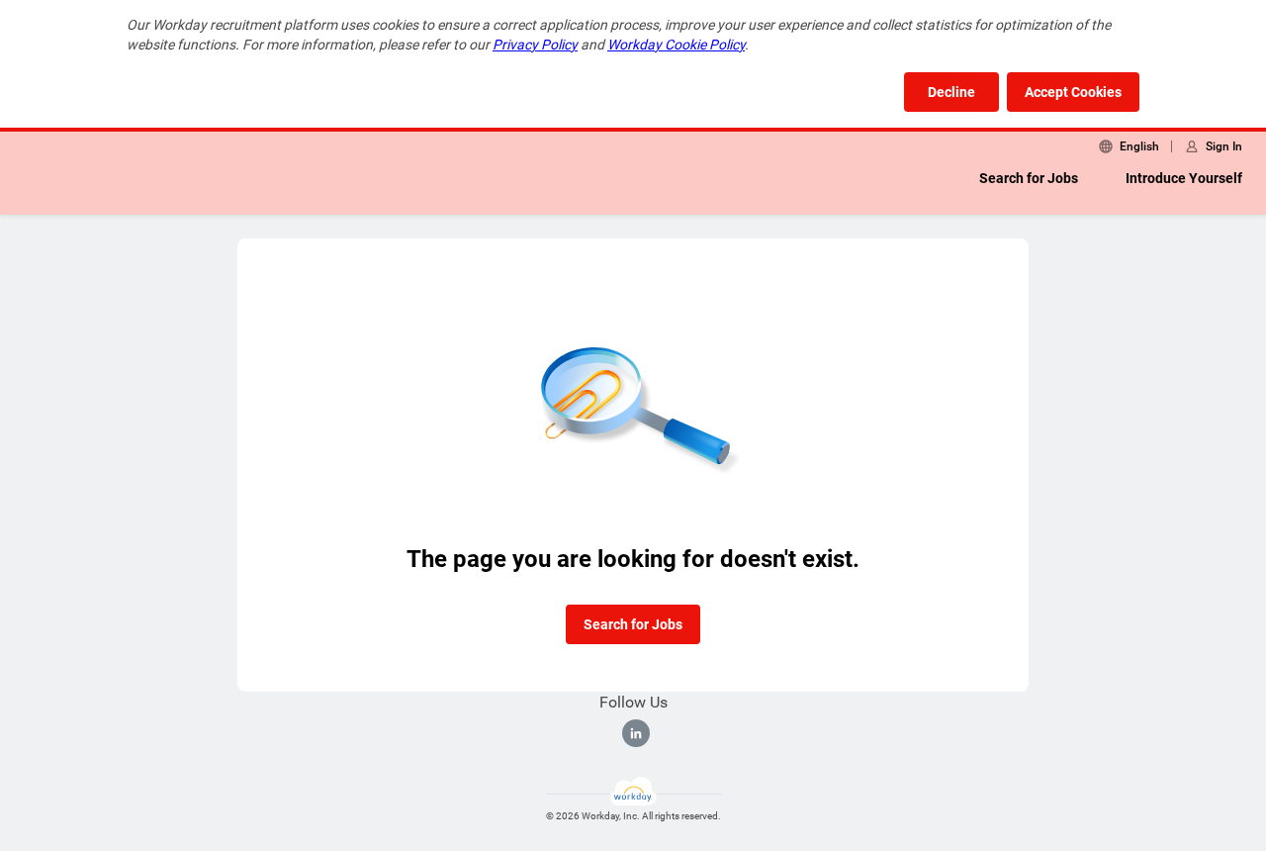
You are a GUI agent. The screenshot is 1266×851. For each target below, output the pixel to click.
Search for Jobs (1028, 178)
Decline (951, 92)
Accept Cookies (1073, 92)
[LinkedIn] (636, 733)
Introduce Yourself (1184, 178)
